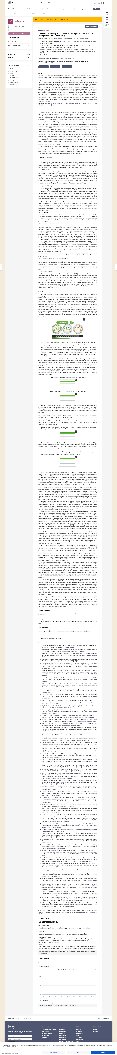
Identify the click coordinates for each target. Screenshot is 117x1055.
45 (93, 565)
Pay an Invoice (46, 1031)
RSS (99, 1018)
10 (43, 138)
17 (76, 190)
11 (62, 141)
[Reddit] (54, 922)
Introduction (12, 70)
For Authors (62, 1029)
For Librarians (62, 1035)
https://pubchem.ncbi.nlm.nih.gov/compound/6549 (74, 869)
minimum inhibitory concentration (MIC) (74, 103)
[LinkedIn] (45, 922)
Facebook (95, 1031)
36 (58, 526)
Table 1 (51, 359)
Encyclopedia (79, 1039)
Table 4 (72, 448)
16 (79, 153)
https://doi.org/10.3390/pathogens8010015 (63, 58)
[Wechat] (51, 922)
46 (60, 606)
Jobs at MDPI (45, 1037)
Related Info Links (13, 42)
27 (51, 508)
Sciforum (78, 1029)
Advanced (104, 9)
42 (89, 553)
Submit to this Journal (19, 26)
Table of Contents (13, 65)
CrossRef (71, 651)
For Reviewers (62, 1031)
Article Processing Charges (49, 1029)
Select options (12, 1036)
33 (84, 521)
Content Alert (105, 1018)
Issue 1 (28, 14)
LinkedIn (95, 1029)
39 (59, 543)
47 (61, 606)
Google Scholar (69, 647)
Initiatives (72, 3)
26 (85, 503)
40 (95, 547)
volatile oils (58, 105)
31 (50, 518)
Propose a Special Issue (19, 33)
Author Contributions (14, 77)
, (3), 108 (61, 20)
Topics (43, 3)
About (80, 3)
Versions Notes (67, 67)
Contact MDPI (45, 1035)
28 (53, 508)
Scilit (76, 651)
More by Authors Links (14, 45)
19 (84, 482)
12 (63, 141)
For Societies (62, 1039)
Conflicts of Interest (14, 82)
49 (64, 606)
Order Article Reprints (91, 26)
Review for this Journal (19, 30)
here (46, 953)
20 (87, 484)
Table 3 (54, 424)
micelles (59, 103)
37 (65, 535)
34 (71, 525)
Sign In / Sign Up (97, 3)
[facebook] (48, 922)
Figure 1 (41, 316)
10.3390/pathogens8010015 (38, 14)
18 (69, 352)
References (12, 84)
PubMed (81, 651)
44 (66, 560)
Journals (35, 3)
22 (81, 487)
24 (78, 491)
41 (84, 552)
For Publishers (62, 1037)
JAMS (77, 1041)
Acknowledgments (14, 80)
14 (57, 144)
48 (63, 606)
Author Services (62, 3)
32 (82, 521)
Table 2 (58, 359)
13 (65, 141)
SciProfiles (79, 1037)
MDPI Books (79, 1031)
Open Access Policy (47, 1033)
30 (64, 514)
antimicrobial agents (50, 103)
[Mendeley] (57, 922)
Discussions (12, 75)
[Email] (40, 922)
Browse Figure (55, 67)
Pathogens (16, 14)
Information (51, 3)
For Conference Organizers (66, 1041)
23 (77, 491)
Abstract (11, 68)
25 (90, 496)
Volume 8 (23, 14)
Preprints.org (79, 1033)
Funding (12, 79)
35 (72, 525)
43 (47, 557)
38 (69, 540)
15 (58, 144)
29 (62, 514)
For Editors (62, 1033)
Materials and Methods (15, 71)
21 (89, 484)
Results (11, 73)
